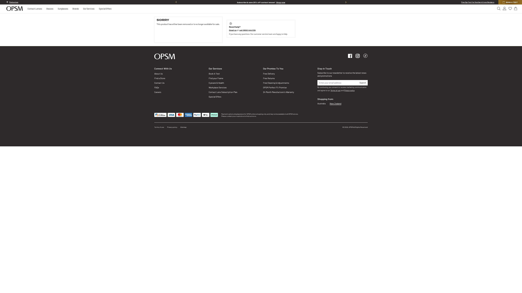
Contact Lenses (35, 8)
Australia (321, 103)
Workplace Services (218, 87)
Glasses (49, 8)
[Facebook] (350, 56)
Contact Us (159, 83)
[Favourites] (510, 8)
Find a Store (159, 78)
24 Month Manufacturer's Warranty (278, 92)
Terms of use (335, 90)
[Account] (504, 8)
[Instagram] (357, 56)
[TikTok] (365, 56)
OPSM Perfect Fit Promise (275, 87)
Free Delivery (269, 73)
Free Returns (269, 78)
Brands (75, 8)
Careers (157, 92)
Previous (176, 2)
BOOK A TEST (512, 2)
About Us (158, 73)
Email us (233, 30)
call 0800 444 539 (247, 30)
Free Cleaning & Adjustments (276, 83)
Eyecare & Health (216, 83)
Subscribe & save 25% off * (261, 2)
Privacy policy (349, 90)
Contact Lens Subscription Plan (223, 92)
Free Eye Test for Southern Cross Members (477, 2)
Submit (363, 82)
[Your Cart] (516, 8)
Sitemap (183, 127)
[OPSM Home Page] (164, 56)
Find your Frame (216, 78)
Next (346, 2)
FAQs (156, 87)
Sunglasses (63, 8)
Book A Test (214, 73)
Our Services (88, 8)
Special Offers (105, 8)
